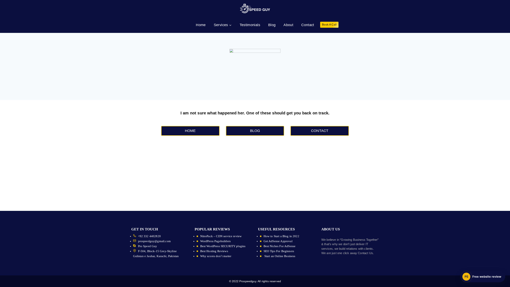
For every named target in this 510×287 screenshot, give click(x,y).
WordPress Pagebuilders (215, 241)
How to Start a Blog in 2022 (281, 236)
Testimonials (250, 25)
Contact (307, 25)
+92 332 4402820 (149, 236)
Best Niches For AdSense (280, 246)
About (288, 25)
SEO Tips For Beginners (279, 251)
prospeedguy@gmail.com (154, 241)
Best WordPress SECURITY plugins (223, 246)
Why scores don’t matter (215, 256)
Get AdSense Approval (278, 241)
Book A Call (329, 24)
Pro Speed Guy (147, 246)
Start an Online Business (279, 256)
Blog (272, 25)
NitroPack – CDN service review (221, 236)
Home (201, 25)
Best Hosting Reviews (214, 251)
